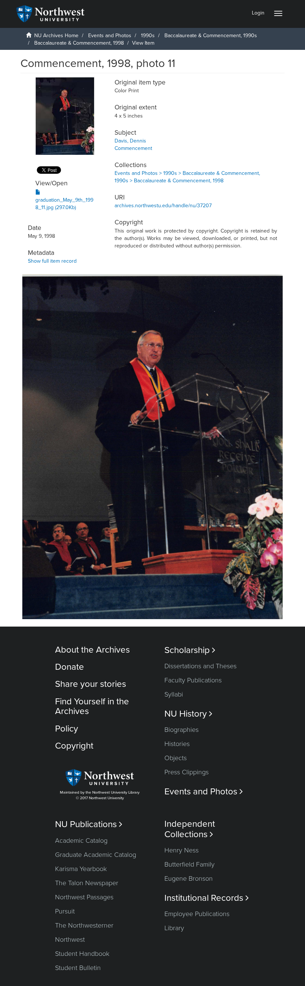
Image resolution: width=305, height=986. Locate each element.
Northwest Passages (84, 897)
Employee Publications (196, 914)
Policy (66, 728)
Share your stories (90, 684)
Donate (69, 667)
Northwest (70, 939)
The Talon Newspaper (86, 883)
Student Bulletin (78, 968)
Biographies (181, 730)
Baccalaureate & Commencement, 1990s (210, 35)
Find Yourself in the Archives (92, 706)
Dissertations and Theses (200, 666)
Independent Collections (189, 829)
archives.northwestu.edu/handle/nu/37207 (163, 205)
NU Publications (88, 824)
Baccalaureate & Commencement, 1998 (79, 43)
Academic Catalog (81, 840)
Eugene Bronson (188, 878)
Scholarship (189, 650)
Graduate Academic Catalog (95, 855)
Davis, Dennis (130, 141)
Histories (177, 744)
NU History (188, 713)
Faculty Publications (193, 680)
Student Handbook (82, 954)
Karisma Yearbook (81, 869)
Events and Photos (109, 35)
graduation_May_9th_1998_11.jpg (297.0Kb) (64, 204)
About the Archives (92, 649)
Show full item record (52, 261)
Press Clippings (186, 772)
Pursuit (65, 911)
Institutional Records (206, 898)
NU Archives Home (56, 35)
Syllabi (173, 694)
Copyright (74, 745)
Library (174, 928)
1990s (148, 35)
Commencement (133, 148)
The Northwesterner (84, 925)
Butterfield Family (189, 864)
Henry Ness (181, 850)
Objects (175, 758)
